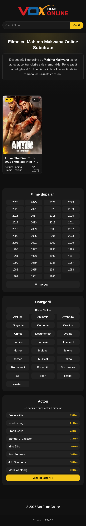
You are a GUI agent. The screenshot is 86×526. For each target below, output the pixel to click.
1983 (71, 269)
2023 (71, 202)
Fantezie (42, 342)
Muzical (43, 358)
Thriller (68, 375)
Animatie (42, 316)
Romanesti (18, 367)
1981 (34, 276)
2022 (15, 209)
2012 (52, 222)
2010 (15, 229)
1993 (34, 256)
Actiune (18, 316)
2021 (34, 209)
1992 (52, 256)
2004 (52, 235)
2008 (52, 229)
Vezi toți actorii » (43, 477)
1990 (15, 262)
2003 (71, 235)
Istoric (68, 350)
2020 (52, 209)
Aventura (68, 316)
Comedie (43, 325)
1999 (71, 242)
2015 (71, 215)
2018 (15, 215)
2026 (15, 202)
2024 (52, 202)
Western (18, 384)
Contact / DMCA (43, 520)
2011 (71, 222)
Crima (18, 333)
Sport (43, 375)
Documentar (43, 333)
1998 (15, 249)
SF (18, 375)
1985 (34, 269)
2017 (34, 215)
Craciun (68, 325)
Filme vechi (43, 284)
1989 (34, 262)
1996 (52, 249)
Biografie (18, 325)
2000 (52, 242)
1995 (71, 249)
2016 (52, 215)
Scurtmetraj (68, 367)
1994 (15, 256)
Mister (18, 358)
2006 (15, 235)
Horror (18, 350)
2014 (15, 222)
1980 (52, 276)
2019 (71, 209)
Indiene (43, 350)
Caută (76, 25)
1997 (34, 249)
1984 (52, 269)
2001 (34, 242)
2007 (71, 229)
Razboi (68, 358)
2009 (34, 229)
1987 (71, 262)
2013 (34, 222)
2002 (15, 242)
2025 (34, 202)
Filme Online (43, 310)
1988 (52, 262)
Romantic (43, 367)
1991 (71, 256)
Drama (68, 333)
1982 (15, 276)
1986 (15, 269)
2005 (34, 235)
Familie (18, 342)
